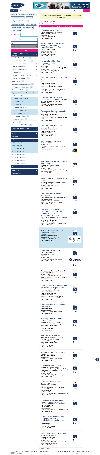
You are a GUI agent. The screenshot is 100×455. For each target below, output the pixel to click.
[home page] (17, 6)
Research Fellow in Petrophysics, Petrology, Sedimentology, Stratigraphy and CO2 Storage (53, 45)
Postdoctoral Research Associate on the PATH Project (53, 434)
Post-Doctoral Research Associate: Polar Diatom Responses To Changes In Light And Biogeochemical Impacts (54, 212)
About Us (18, 453)
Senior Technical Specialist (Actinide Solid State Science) (52, 336)
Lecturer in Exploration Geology (52, 400)
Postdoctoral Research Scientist (53, 271)
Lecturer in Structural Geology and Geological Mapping (53, 383)
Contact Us (22, 453)
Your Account (77, 11)
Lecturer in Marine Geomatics (52, 366)
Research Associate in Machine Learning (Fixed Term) (52, 127)
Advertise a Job (48, 11)
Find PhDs (21, 11)
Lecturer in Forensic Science (51, 98)
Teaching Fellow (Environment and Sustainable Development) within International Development (54, 288)
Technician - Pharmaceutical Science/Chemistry (51, 252)
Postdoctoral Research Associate (53, 111)
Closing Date (50, 23)
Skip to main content (6, 1)
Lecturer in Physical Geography (52, 30)
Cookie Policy (75, 451)
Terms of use (61, 451)
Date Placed (42, 23)
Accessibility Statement (83, 451)
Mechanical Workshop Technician (53, 352)
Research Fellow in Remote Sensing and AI (51, 195)
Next (48, 448)
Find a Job (14, 11)
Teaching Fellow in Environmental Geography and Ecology (53, 418)
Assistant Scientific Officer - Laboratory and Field (51, 62)
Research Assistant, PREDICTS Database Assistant (53, 231)
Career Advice (29, 11)
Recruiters (86, 11)
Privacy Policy (67, 451)
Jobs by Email (38, 11)
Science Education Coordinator (52, 141)
